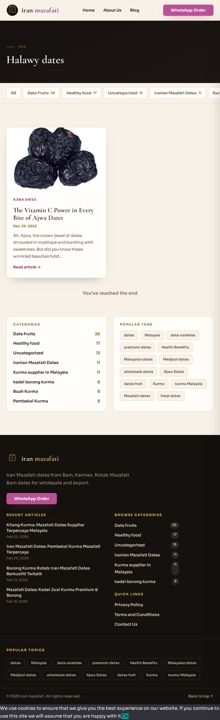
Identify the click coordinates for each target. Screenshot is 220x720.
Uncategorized (125, 93)
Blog (134, 10)
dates (129, 335)
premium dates (137, 347)
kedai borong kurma (56, 381)
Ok (125, 716)
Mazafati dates (137, 396)
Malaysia (152, 335)
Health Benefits (175, 347)
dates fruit (133, 383)
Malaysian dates (138, 359)
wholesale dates (138, 371)
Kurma (158, 383)
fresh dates (171, 396)
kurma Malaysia (189, 383)
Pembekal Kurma (56, 401)
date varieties (183, 335)
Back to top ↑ (201, 696)
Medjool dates (176, 359)
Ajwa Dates (174, 371)
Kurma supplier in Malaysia (56, 372)
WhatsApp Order (188, 10)
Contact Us (126, 624)
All (13, 93)
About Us (112, 10)
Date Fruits (41, 93)
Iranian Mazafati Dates (177, 93)
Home (89, 10)
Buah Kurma (56, 391)
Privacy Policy (129, 604)
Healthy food (82, 93)
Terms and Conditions (137, 614)
